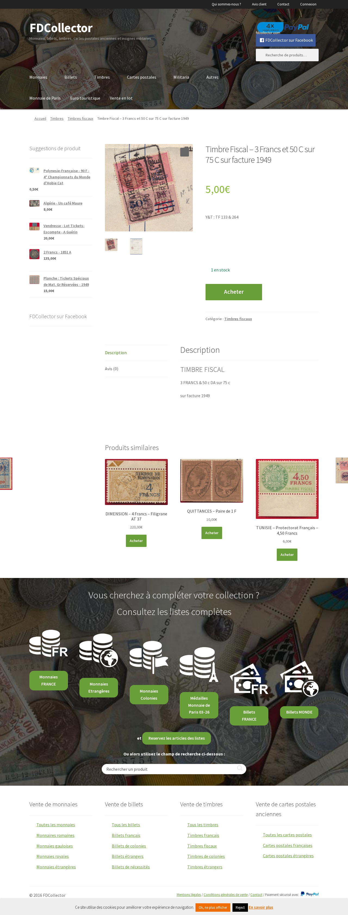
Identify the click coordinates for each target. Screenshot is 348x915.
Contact (283, 4)
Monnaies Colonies (149, 694)
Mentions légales (189, 894)
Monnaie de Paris (45, 98)
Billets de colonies (129, 846)
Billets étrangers (128, 856)
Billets (70, 77)
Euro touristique (85, 98)
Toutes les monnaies (55, 824)
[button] (184, 152)
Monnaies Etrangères (98, 687)
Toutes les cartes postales (287, 834)
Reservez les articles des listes (176, 738)
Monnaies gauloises (54, 846)
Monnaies (38, 77)
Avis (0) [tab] (111, 368)
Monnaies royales (52, 856)
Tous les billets (126, 824)
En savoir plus (261, 907)
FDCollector (60, 28)
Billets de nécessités (131, 867)
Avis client (259, 4)
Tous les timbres (202, 824)
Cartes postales (141, 77)
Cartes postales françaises (287, 845)
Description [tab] (116, 352)
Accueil (40, 118)
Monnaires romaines (55, 835)
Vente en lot (121, 98)
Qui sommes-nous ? (226, 4)
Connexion (308, 4)
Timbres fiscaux (80, 118)
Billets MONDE (299, 712)
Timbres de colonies (206, 856)
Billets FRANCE (249, 715)
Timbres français (203, 835)
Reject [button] (240, 907)
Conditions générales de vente (226, 894)
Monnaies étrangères (56, 867)
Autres (212, 77)
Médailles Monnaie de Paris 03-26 (199, 705)
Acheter (234, 291)
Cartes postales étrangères (288, 855)
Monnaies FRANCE (48, 680)
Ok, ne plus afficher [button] (213, 907)
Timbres (102, 77)
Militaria (181, 77)
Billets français (126, 835)
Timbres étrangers (204, 867)
